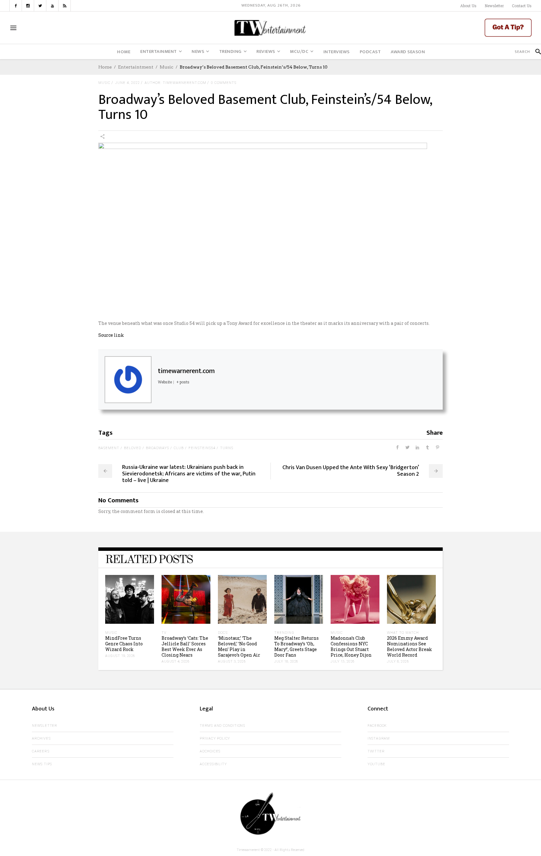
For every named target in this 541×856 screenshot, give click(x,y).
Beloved (132, 448)
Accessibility (213, 764)
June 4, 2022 (127, 83)
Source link (111, 335)
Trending (284, 633)
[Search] (535, 51)
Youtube (376, 764)
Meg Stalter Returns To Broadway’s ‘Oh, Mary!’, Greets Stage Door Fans (296, 646)
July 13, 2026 (343, 661)
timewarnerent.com (186, 371)
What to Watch (403, 633)
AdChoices (210, 751)
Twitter (376, 751)
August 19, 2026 (120, 656)
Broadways (157, 448)
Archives (41, 738)
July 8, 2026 (398, 661)
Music (166, 66)
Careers (40, 751)
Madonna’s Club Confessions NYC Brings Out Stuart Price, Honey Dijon (351, 646)
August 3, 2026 (232, 661)
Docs (223, 633)
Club (179, 448)
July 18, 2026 (286, 661)
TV (164, 633)
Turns (226, 448)
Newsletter (494, 5)
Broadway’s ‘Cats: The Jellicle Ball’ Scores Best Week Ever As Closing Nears (185, 646)
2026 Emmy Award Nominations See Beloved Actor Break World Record (409, 646)
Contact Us (522, 5)
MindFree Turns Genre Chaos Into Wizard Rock (124, 643)
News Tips (42, 764)
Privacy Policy (215, 738)
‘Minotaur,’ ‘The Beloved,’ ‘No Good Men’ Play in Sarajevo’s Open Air (239, 646)
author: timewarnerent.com (175, 83)
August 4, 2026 (175, 661)
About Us (468, 5)
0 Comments (223, 83)
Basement (108, 448)
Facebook (377, 726)
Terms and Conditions (222, 726)
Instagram (379, 738)
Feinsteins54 (201, 448)
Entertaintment (135, 66)
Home (105, 66)
